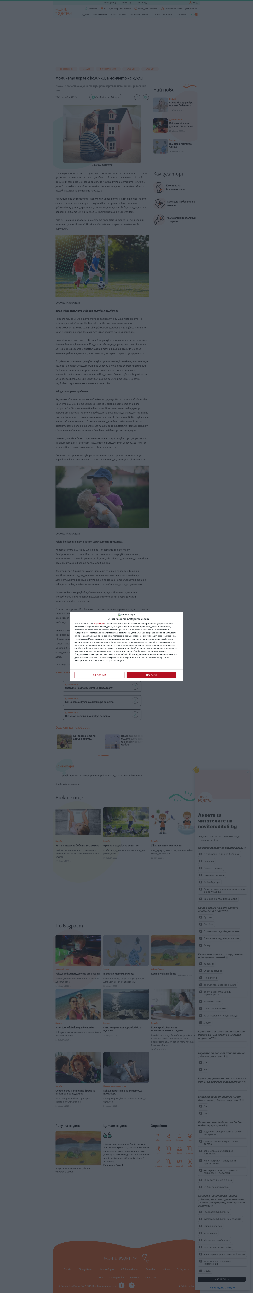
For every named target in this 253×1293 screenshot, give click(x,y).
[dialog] (126, 646)
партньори (99, 623)
